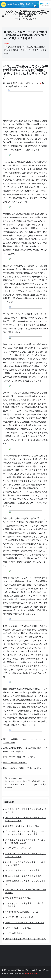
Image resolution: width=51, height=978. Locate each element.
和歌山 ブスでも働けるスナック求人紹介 (24, 922)
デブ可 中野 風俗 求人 (15, 933)
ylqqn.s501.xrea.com (29, 83)
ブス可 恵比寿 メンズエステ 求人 (20, 917)
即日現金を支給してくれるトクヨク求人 (23, 876)
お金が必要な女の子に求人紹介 (26, 13)
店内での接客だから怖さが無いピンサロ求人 (25, 939)
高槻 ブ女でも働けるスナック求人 (19, 757)
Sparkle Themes (31, 973)
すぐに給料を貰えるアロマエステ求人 (22, 870)
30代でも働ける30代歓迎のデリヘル (21, 912)
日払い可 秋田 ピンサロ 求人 (18, 928)
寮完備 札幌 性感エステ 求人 (18, 898)
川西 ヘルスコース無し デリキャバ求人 (22, 768)
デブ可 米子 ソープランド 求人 (19, 848)
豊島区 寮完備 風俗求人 (15, 762)
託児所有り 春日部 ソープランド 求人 (22, 826)
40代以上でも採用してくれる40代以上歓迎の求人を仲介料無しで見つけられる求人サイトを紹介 (25, 72)
